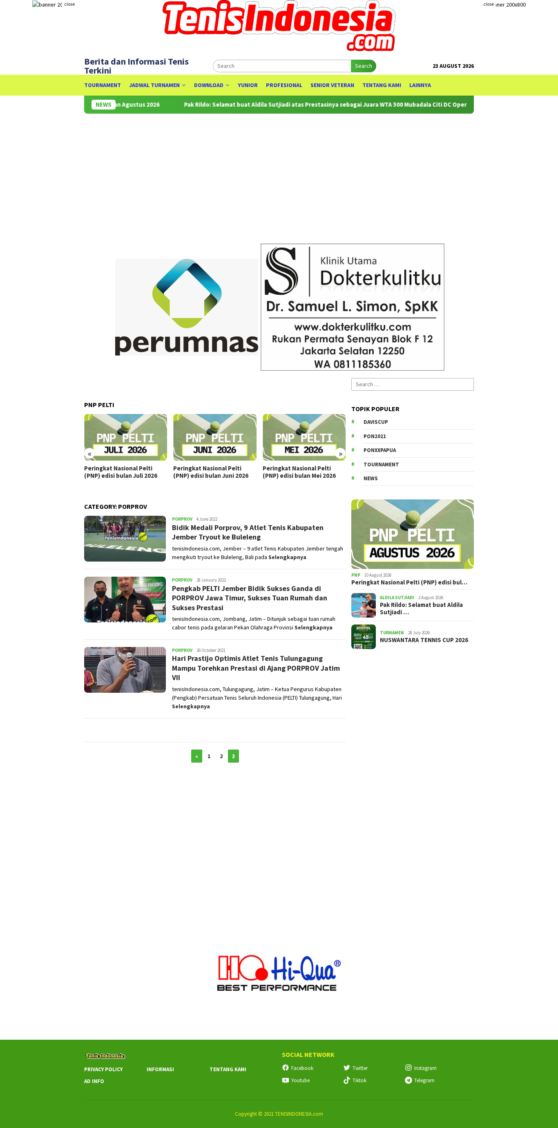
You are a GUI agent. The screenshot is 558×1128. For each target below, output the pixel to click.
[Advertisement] (412, 786)
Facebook (302, 1068)
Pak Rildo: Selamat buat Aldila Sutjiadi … (421, 608)
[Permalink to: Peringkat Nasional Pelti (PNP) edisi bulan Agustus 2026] (412, 534)
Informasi (160, 1069)
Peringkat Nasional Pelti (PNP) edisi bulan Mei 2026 (299, 472)
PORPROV (182, 519)
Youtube (300, 1080)
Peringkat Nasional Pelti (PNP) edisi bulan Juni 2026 (210, 472)
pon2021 (375, 436)
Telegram (424, 1080)
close (69, 4)
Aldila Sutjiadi (397, 597)
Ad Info (94, 1081)
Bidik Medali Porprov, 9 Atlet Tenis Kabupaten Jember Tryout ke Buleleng (248, 532)
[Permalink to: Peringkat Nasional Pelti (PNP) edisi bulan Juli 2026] (125, 437)
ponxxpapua (380, 450)
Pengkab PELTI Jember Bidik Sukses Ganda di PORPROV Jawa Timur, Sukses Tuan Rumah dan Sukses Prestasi (249, 598)
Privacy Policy (103, 1069)
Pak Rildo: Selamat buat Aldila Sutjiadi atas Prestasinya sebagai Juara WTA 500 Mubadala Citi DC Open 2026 (319, 104)
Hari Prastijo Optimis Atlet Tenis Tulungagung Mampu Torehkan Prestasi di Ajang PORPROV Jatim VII (256, 668)
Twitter (360, 1068)
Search (363, 65)
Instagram (425, 1068)
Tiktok (359, 1080)
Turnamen (392, 633)
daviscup (376, 422)
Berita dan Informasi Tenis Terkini (136, 66)
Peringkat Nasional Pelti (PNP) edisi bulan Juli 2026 (120, 472)
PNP (355, 575)
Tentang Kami (228, 1069)
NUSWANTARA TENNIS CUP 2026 (424, 640)
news (371, 478)
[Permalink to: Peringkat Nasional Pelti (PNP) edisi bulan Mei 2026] (304, 437)
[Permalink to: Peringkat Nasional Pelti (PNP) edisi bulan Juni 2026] (214, 437)
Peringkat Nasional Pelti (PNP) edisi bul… (409, 582)
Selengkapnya (287, 557)
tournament (381, 464)
